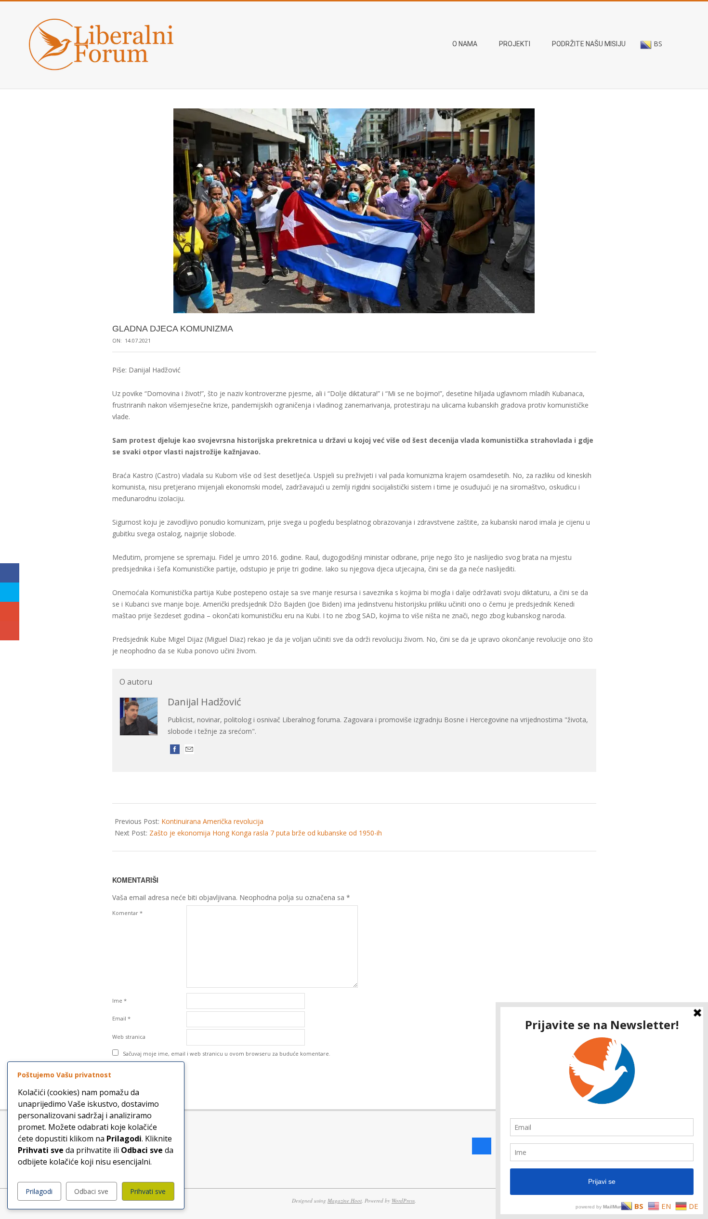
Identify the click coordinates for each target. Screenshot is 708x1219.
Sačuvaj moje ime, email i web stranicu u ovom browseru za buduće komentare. (226, 1053)
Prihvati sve (148, 1191)
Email (121, 1018)
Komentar (127, 912)
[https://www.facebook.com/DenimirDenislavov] (175, 749)
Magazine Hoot (345, 1200)
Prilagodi (39, 1191)
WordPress (403, 1200)
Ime (119, 1000)
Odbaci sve (91, 1191)
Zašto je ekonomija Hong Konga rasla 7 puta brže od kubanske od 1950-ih (265, 832)
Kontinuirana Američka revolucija (212, 821)
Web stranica (128, 1036)
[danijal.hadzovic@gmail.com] (189, 749)
